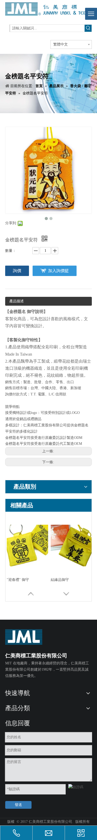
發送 (18, 805)
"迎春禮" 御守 (18, 580)
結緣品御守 (60, 580)
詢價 (17, 270)
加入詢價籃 (58, 270)
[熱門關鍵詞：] (88, 28)
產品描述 (16, 301)
